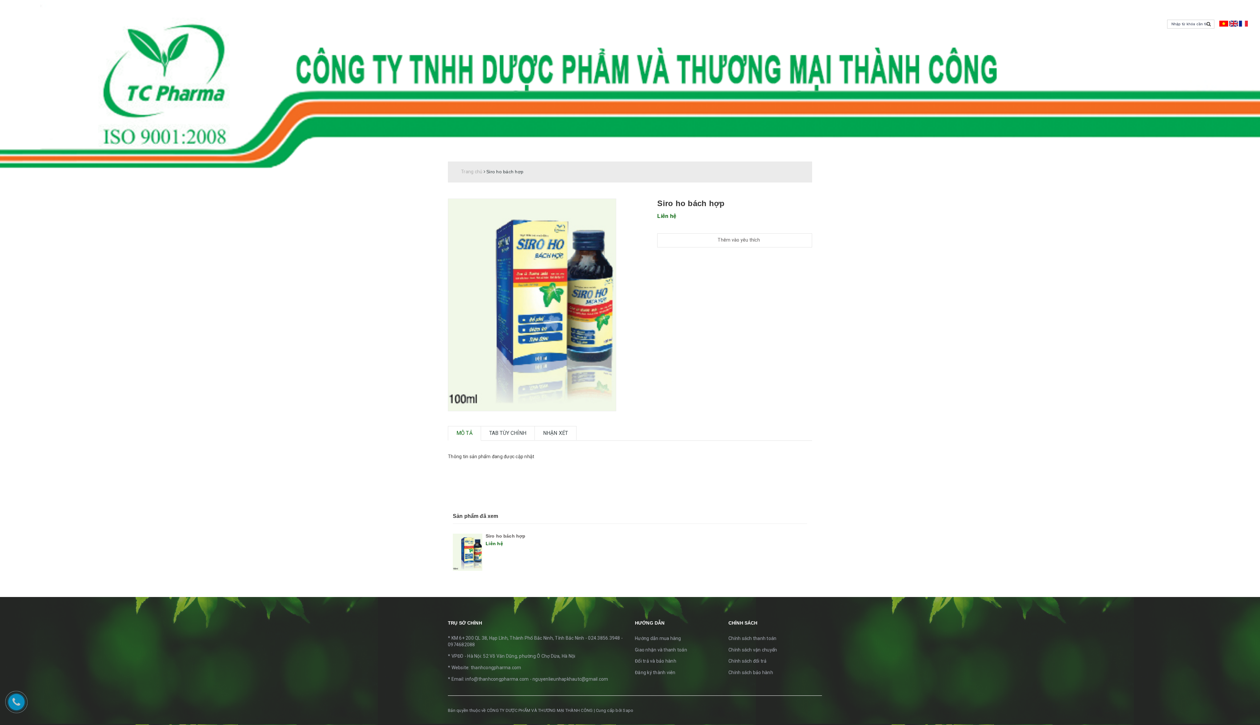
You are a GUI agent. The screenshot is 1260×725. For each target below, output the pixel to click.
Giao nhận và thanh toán (661, 649)
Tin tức (782, 154)
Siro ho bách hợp (505, 536)
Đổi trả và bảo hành (655, 661)
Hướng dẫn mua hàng (658, 638)
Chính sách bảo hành (750, 672)
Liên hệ (808, 154)
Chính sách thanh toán (752, 638)
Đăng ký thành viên (655, 672)
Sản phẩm (754, 154)
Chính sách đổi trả (747, 661)
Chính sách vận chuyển (752, 649)
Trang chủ (721, 154)
